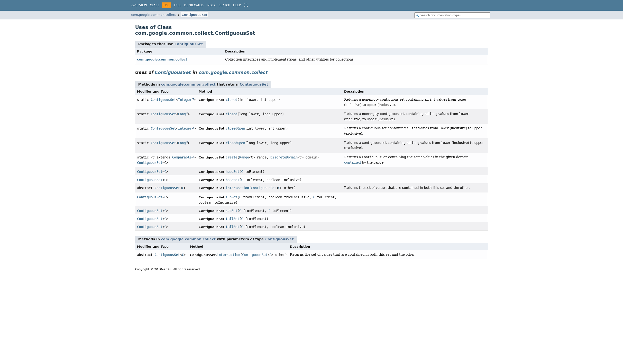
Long (182, 114)
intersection (237, 188)
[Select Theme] (246, 5)
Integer (185, 100)
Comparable (182, 157)
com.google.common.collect (153, 15)
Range (244, 157)
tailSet (232, 219)
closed (231, 100)
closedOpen (235, 128)
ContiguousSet (194, 15)
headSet (232, 172)
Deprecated (193, 5)
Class (154, 5)
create (231, 157)
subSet (231, 197)
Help (237, 5)
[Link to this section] (271, 72)
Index (211, 5)
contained (352, 162)
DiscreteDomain (284, 157)
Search (224, 5)
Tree (177, 5)
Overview (139, 5)
